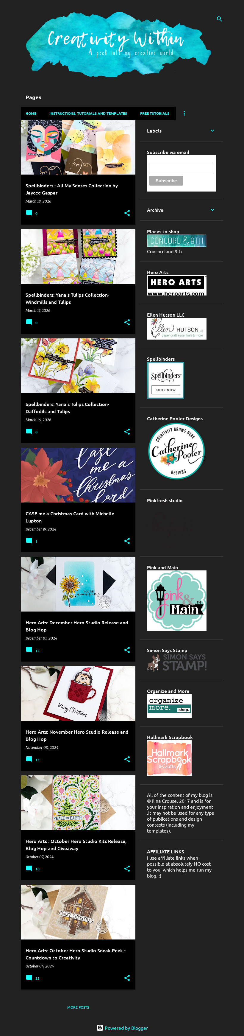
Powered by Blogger (126, 1028)
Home (31, 113)
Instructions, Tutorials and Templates (88, 113)
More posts (78, 1007)
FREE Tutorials (154, 113)
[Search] (219, 19)
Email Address (162, 160)
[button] (127, 213)
